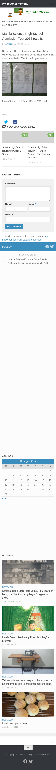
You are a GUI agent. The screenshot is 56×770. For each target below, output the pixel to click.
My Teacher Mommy (15, 3)
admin (8, 44)
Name (8, 204)
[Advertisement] (24, 289)
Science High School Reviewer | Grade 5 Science (12, 150)
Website (9, 214)
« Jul (4, 498)
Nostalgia (7, 587)
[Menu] (52, 3)
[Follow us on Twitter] (52, 246)
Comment (10, 183)
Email (32, 204)
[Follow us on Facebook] (47, 246)
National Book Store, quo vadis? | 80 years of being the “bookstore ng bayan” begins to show (27, 594)
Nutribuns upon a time (14, 723)
